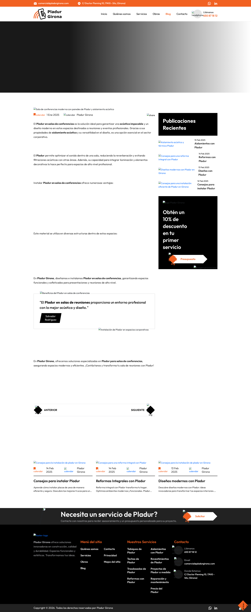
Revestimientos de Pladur (160, 560)
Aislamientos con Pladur (158, 550)
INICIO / (38, 65)
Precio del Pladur (46, 415)
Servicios (141, 14)
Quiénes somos (122, 14)
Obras (156, 14)
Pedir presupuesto (46, 421)
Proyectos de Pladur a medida (161, 570)
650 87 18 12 (210, 15)
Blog (168, 14)
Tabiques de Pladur (134, 550)
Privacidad (110, 555)
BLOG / (48, 65)
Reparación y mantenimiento (160, 580)
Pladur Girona (105, 608)
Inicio (104, 14)
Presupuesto (188, 259)
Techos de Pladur (133, 560)
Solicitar (200, 516)
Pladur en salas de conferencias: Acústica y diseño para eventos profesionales (110, 65)
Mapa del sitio (112, 561)
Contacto (181, 14)
